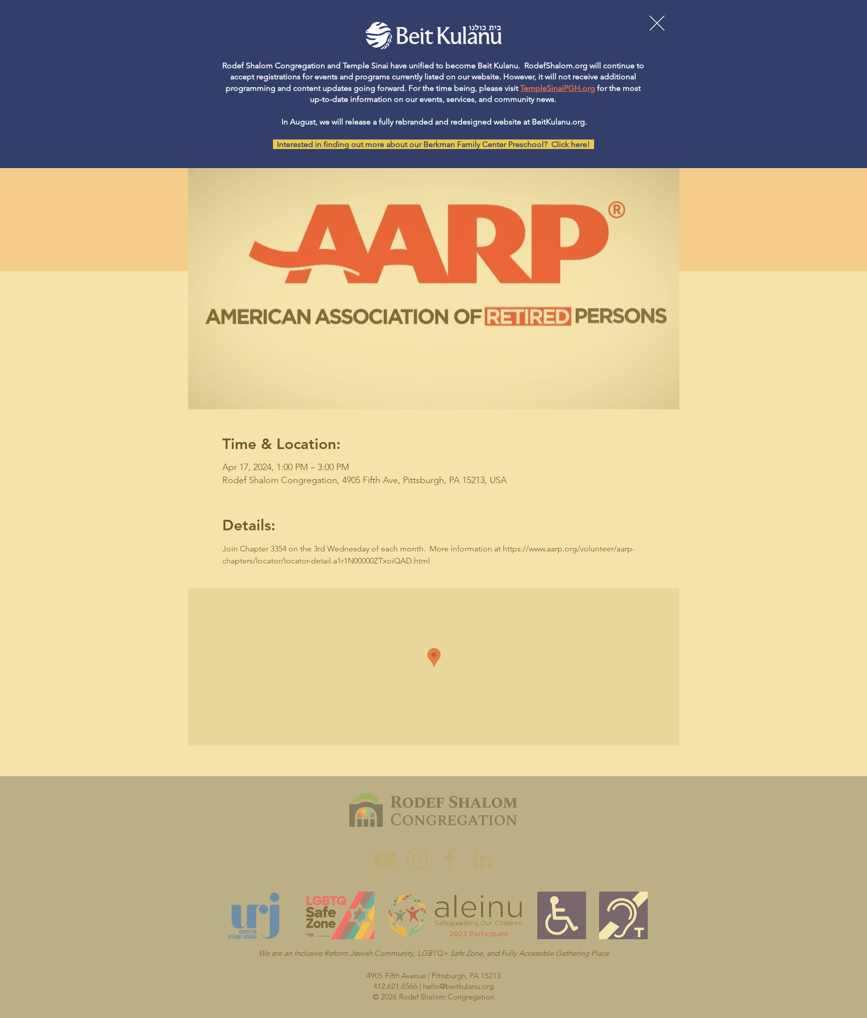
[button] (657, 23)
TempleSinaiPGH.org (557, 88)
